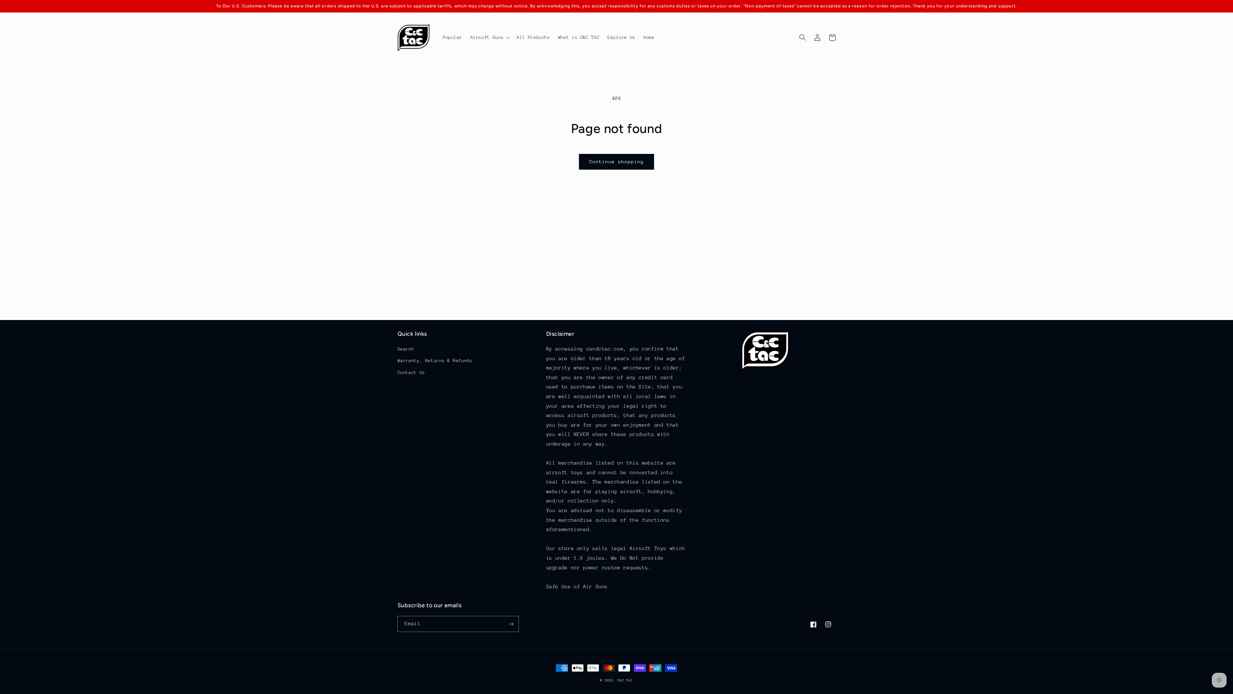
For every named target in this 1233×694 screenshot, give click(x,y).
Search (406, 348)
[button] (489, 38)
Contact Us (411, 372)
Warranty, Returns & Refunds (435, 360)
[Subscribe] (510, 624)
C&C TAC (625, 680)
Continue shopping (616, 161)
